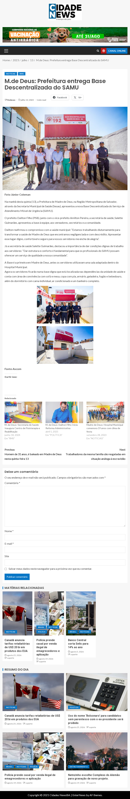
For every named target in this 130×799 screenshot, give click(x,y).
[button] (6, 50)
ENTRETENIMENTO (79, 767)
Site (7, 556)
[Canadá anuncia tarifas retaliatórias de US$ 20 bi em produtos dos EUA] (17, 613)
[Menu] (6, 50)
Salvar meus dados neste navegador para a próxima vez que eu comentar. (50, 568)
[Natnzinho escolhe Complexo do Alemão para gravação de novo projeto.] (96, 751)
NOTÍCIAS (10, 74)
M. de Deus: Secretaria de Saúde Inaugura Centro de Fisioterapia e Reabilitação (22, 428)
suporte (10, 658)
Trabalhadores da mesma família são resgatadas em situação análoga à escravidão (95, 454)
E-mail (9, 543)
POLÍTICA (74, 707)
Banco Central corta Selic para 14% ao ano (78, 644)
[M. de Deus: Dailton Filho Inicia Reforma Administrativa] (64, 412)
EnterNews (78, 795)
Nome (9, 531)
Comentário (12, 482)
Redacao (11, 100)
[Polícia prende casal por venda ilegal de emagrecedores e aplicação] (49, 613)
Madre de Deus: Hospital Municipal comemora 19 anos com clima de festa (104, 428)
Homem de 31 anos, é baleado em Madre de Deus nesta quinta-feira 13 (33, 454)
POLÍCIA (41, 632)
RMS (22, 74)
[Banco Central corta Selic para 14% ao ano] (81, 613)
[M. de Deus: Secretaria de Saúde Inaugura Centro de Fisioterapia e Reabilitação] (23, 412)
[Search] (98, 50)
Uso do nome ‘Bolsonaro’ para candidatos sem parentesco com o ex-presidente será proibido (95, 719)
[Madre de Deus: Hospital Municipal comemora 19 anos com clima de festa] (105, 412)
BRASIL (41, 627)
